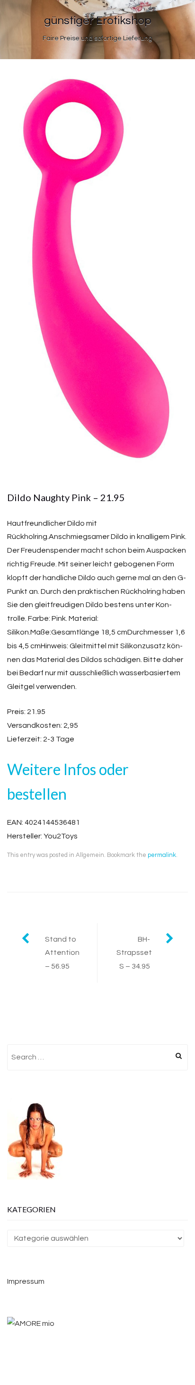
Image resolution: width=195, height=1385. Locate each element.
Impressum (25, 1281)
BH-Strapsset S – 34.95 (134, 952)
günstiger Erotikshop (97, 20)
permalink (162, 855)
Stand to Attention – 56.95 (62, 952)
